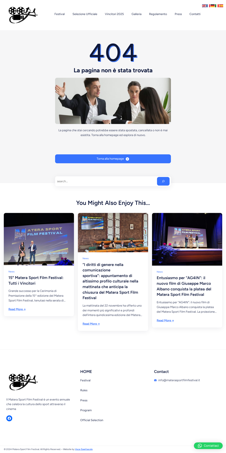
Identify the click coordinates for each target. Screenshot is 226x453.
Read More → (17, 309)
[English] (204, 5)
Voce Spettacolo (84, 449)
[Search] (163, 181)
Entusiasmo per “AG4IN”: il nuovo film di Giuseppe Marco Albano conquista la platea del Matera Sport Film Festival (184, 286)
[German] (213, 5)
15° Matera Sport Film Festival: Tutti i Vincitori (36, 280)
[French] (208, 5)
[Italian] (217, 5)
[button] (208, 445)
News (11, 271)
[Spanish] (221, 5)
